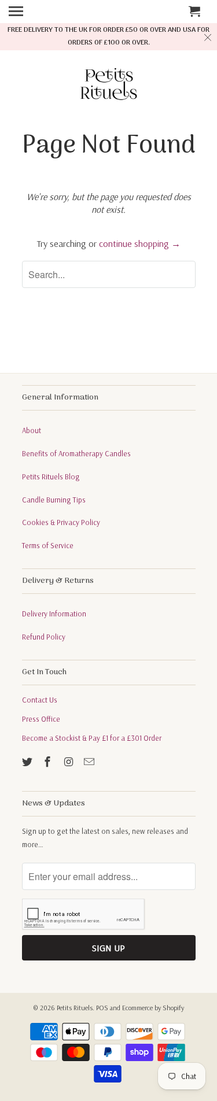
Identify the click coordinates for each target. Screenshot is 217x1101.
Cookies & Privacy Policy (61, 522)
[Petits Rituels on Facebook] (48, 762)
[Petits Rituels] (109, 86)
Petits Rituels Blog (51, 476)
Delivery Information (54, 613)
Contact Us (39, 699)
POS (102, 1007)
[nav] (31, 11)
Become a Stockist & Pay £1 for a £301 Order (91, 737)
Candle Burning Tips (54, 499)
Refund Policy (43, 636)
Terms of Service (47, 545)
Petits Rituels (75, 1007)
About (31, 430)
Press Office (41, 718)
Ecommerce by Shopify (153, 1007)
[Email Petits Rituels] (90, 762)
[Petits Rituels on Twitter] (28, 762)
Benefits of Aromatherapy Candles (76, 453)
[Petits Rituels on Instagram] (69, 762)
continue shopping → (140, 243)
